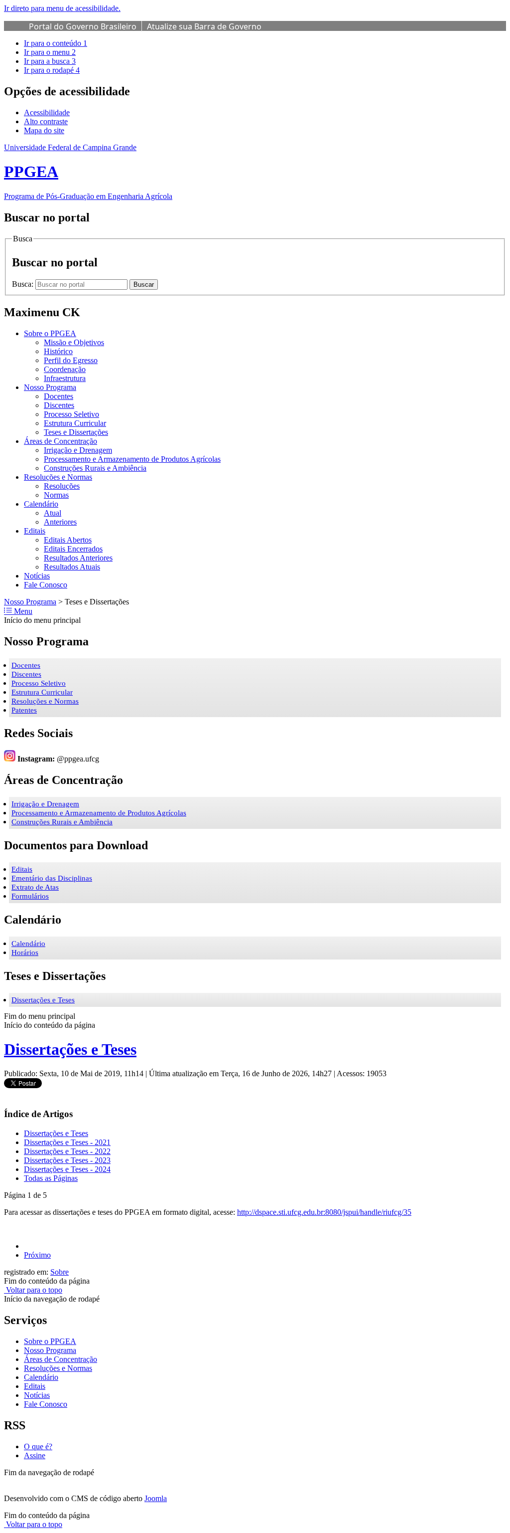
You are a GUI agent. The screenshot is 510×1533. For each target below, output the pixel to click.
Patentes (24, 710)
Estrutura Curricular (42, 692)
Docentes (25, 665)
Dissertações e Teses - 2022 (67, 1151)
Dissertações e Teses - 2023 (67, 1160)
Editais (21, 869)
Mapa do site (44, 130)
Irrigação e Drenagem (45, 804)
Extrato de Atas (35, 887)
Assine (34, 1455)
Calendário (28, 944)
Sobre (59, 1272)
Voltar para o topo (33, 1290)
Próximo (37, 1255)
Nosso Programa (30, 601)
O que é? (38, 1446)
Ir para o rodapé (52, 70)
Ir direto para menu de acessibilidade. (62, 8)
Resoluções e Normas (45, 701)
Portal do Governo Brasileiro (82, 26)
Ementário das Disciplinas (51, 878)
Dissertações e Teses (43, 1000)
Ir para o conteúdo (55, 43)
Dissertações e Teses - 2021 (67, 1142)
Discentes (26, 674)
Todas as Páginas (51, 1178)
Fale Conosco (45, 1404)
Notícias (37, 1395)
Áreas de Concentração (60, 1359)
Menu (22, 611)
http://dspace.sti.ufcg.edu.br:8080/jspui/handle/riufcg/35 (324, 1212)
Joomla (155, 1498)
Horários (24, 953)
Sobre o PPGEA (50, 1341)
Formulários (30, 896)
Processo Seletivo (38, 683)
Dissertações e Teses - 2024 (67, 1169)
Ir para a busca (50, 61)
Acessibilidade (47, 112)
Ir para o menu (50, 52)
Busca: (23, 284)
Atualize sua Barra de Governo (204, 26)
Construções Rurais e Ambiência (62, 822)
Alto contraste (46, 121)
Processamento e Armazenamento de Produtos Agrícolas (98, 813)
